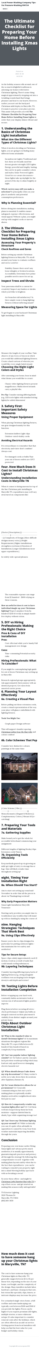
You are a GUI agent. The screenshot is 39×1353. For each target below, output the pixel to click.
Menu (4, 9)
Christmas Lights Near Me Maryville (16, 732)
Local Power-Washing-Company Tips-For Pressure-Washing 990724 (18, 3)
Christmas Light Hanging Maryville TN (17, 1181)
